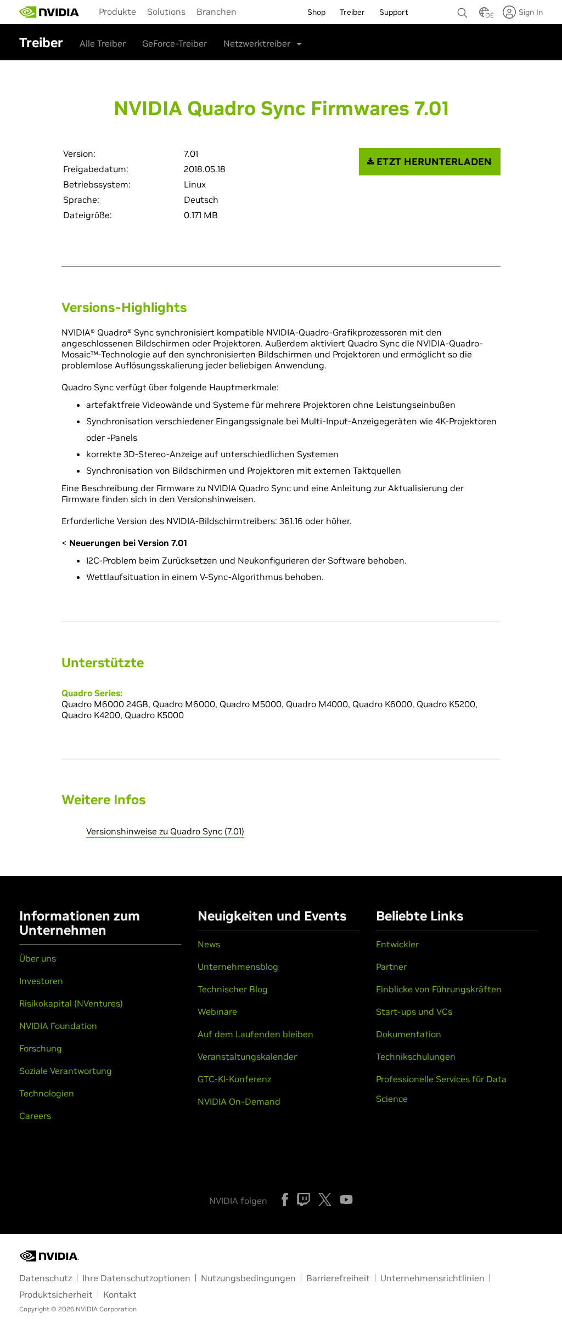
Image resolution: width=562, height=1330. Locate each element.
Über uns (37, 958)
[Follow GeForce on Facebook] (284, 1199)
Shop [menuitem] (316, 12)
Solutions (166, 11)
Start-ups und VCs (414, 1011)
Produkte (117, 11)
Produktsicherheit (56, 1294)
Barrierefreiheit (338, 1277)
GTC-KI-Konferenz (234, 1078)
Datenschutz (45, 1277)
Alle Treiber (103, 43)
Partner (391, 966)
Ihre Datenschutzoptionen (136, 1277)
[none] (462, 7)
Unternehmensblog (238, 966)
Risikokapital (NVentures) (71, 1003)
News (209, 944)
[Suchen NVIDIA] (462, 9)
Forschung (40, 1048)
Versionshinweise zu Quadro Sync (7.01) (165, 831)
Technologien (46, 1093)
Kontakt (120, 1294)
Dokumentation (408, 1033)
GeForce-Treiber (174, 43)
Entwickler (397, 944)
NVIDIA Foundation (58, 1025)
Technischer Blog (233, 989)
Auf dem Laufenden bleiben (255, 1033)
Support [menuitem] (393, 12)
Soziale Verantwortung (65, 1070)
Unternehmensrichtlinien (432, 1277)
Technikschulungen (416, 1056)
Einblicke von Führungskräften (439, 989)
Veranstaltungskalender (247, 1056)
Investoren (41, 980)
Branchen (216, 11)
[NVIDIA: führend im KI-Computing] (49, 12)
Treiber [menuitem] (352, 12)
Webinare (217, 1011)
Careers (35, 1115)
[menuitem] (117, 11)
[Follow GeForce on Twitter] (324, 1199)
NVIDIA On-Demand (239, 1101)
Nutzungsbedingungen (248, 1277)
